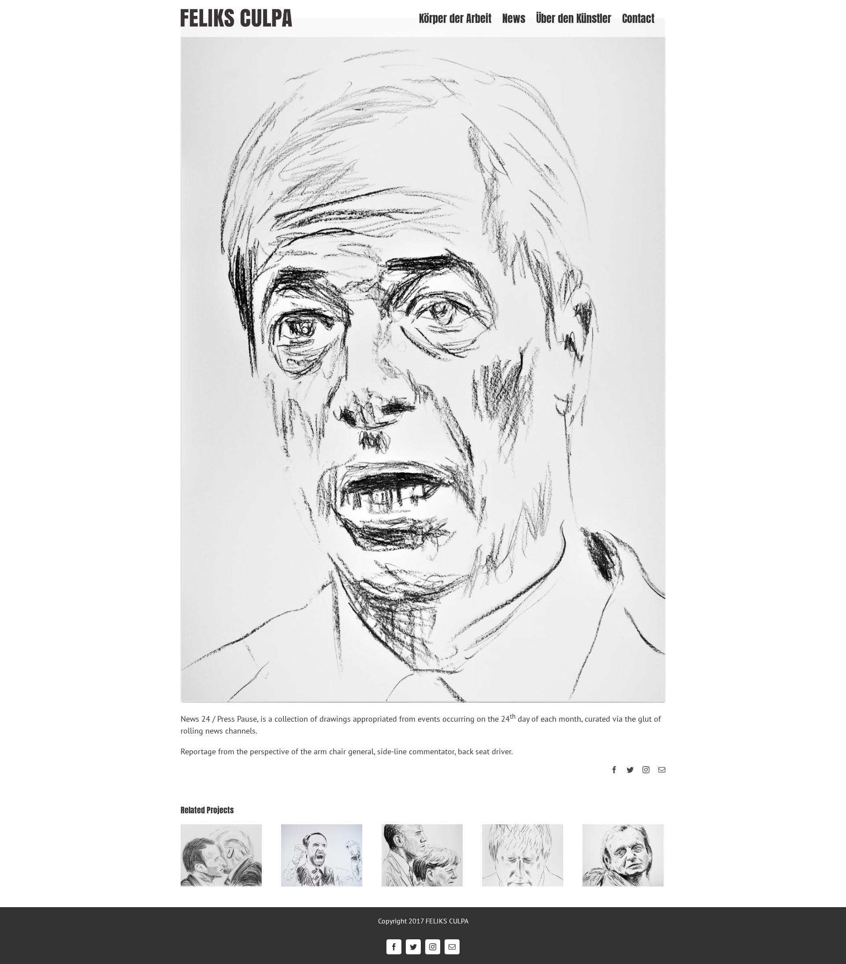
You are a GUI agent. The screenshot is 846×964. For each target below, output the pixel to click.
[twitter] (630, 769)
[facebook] (614, 769)
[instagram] (645, 769)
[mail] (661, 769)
